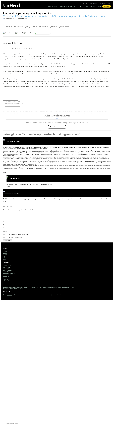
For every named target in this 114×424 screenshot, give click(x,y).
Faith (4, 256)
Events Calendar (7, 265)
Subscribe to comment (57, 127)
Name (5, 225)
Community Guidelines (9, 273)
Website (5, 231)
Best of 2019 (9, 26)
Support (5, 277)
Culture (5, 253)
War (4, 257)
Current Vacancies (8, 274)
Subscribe (106, 6)
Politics (5, 251)
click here (9, 288)
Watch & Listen (78, 6)
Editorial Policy (7, 280)
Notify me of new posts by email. (14, 237)
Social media (64, 26)
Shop (90, 6)
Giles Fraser (17, 43)
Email (5, 228)
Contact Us (6, 276)
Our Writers (69, 6)
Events (86, 6)
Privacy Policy (6, 271)
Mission (54, 6)
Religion (54, 26)
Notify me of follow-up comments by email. (16, 234)
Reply (4, 172)
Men (27, 26)
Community (20, 26)
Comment (6, 222)
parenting (45, 26)
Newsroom (61, 6)
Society (5, 259)
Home (49, 6)
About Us (5, 279)
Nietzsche (35, 26)
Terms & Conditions (8, 270)
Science (5, 254)
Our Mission (6, 268)
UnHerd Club (97, 6)
